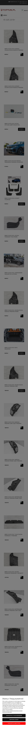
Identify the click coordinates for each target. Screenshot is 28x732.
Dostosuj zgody (14, 719)
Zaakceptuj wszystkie (14, 723)
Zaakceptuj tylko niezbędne (14, 715)
